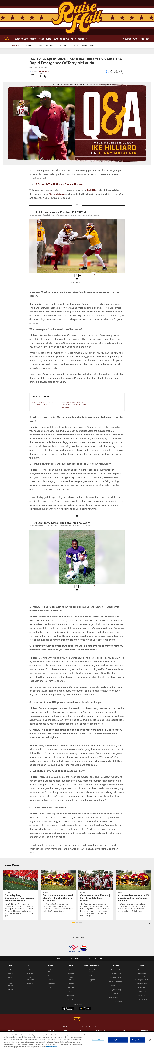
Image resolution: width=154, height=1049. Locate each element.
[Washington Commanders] (77, 1020)
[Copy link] (121, 72)
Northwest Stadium (91, 966)
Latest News (10, 970)
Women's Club (141, 991)
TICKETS (116, 966)
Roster (71, 970)
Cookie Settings (98, 1040)
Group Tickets (115, 985)
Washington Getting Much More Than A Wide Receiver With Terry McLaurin (74, 404)
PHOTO (50, 966)
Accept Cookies (138, 1040)
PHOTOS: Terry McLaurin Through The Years (59, 522)
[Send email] (116, 74)
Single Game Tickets (116, 981)
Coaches (71, 984)
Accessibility (50, 1031)
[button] (73, 922)
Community (10, 989)
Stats (70, 991)
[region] (77, 1040)
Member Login (116, 970)
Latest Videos (30, 970)
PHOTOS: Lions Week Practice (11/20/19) (57, 212)
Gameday (10, 974)
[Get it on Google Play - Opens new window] (85, 1010)
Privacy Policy (51, 1046)
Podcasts (30, 984)
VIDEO (30, 966)
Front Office (71, 988)
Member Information (116, 997)
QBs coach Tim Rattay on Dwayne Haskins (59, 184)
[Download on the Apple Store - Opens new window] (68, 1009)
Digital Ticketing (116, 989)
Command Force (141, 984)
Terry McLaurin (57, 193)
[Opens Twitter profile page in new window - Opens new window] (40, 76)
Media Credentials (141, 999)
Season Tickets (116, 974)
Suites (116, 993)
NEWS (10, 966)
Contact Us (141, 970)
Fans (50, 988)
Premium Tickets (115, 978)
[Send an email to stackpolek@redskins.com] (44, 76)
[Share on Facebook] (107, 74)
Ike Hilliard (92, 190)
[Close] (150, 1040)
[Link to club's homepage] (7, 38)
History (70, 999)
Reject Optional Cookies (118, 1040)
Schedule (71, 974)
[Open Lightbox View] (76, 252)
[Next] (94, 275)
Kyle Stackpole (44, 71)
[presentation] (150, 923)
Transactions (71, 995)
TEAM (71, 966)
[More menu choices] (87, 39)
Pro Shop (141, 995)
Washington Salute (141, 980)
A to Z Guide (92, 976)
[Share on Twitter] (111, 74)
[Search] (123, 38)
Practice (50, 980)
